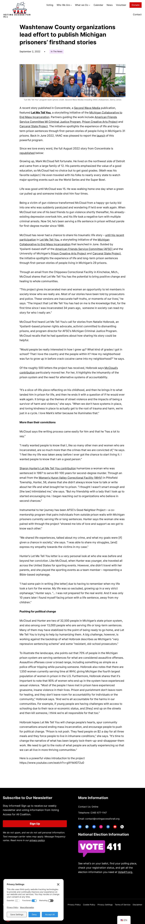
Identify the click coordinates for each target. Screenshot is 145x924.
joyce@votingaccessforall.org (102, 887)
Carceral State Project (34, 126)
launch (101, 135)
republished (27, 153)
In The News (56, 51)
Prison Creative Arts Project (100, 121)
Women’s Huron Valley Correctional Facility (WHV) (70, 477)
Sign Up (35, 823)
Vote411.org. (125, 872)
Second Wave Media (87, 108)
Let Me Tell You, (50, 239)
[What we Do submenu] (89, 5)
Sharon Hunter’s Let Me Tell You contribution (48, 468)
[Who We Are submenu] (71, 5)
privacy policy (37, 840)
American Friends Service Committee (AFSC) (84, 249)
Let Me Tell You (41, 112)
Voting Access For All (17, 16)
